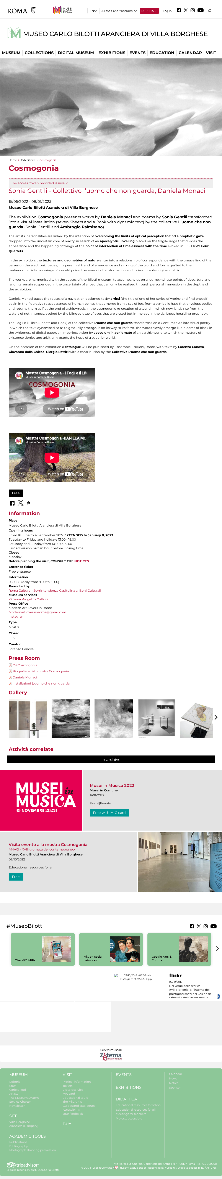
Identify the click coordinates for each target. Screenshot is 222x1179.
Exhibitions (111, 52)
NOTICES (81, 561)
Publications (18, 1142)
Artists (13, 1093)
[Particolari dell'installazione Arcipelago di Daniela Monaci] (199, 720)
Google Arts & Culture (161, 958)
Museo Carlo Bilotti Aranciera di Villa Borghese (115, 34)
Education (162, 52)
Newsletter (17, 1105)
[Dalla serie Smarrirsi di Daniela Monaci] (28, 718)
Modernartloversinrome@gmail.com (37, 612)
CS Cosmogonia (25, 665)
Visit (211, 52)
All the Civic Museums (116, 11)
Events (137, 52)
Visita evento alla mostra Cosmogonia (48, 844)
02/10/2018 (190, 989)
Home (13, 160)
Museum (11, 52)
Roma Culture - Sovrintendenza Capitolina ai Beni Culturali (55, 591)
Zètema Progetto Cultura (28, 599)
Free (16, 493)
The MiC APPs (25, 960)
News (173, 1078)
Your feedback (73, 1113)
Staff (12, 1085)
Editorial (15, 1081)
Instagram (16, 616)
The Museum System (24, 1097)
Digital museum (76, 52)
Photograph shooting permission (32, 1150)
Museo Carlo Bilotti (47, 1169)
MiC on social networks (93, 958)
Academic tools (27, 1136)
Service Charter (20, 1101)
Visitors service (73, 1089)
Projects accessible (129, 1118)
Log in (167, 11)
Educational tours (75, 1097)
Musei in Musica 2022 (112, 785)
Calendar (190, 52)
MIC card (69, 1093)
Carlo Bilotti (17, 1089)
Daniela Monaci (25, 677)
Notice (173, 1083)
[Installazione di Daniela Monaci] (156, 724)
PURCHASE (149, 11)
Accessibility (71, 1109)
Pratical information (77, 1081)
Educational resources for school (138, 1105)
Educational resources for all (136, 1109)
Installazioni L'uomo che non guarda (41, 683)
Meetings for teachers (131, 1114)
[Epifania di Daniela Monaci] (114, 718)
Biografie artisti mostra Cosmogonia (41, 671)
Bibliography (18, 1146)
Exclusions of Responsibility (147, 1167)
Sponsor (175, 1087)
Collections (39, 52)
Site (13, 1116)
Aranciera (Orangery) (23, 1125)
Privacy (122, 1167)
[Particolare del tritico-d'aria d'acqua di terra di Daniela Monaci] (71, 722)
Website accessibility (191, 1167)
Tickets (67, 1085)
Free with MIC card (109, 813)
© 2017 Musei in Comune (96, 1167)
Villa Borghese (19, 1122)
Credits (171, 1167)
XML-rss (211, 1167)
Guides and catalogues (79, 1105)
